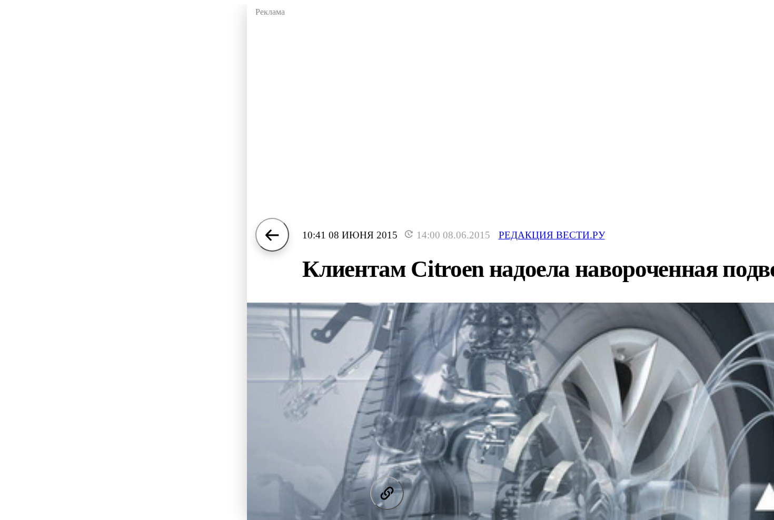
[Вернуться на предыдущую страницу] (272, 235)
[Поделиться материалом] (387, 493)
